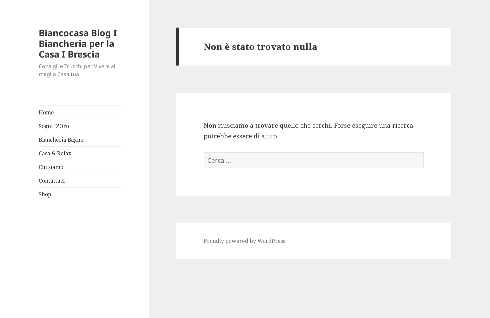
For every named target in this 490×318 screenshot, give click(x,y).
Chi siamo (51, 167)
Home (46, 112)
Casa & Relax (55, 153)
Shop (45, 194)
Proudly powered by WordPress (244, 240)
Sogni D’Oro (54, 126)
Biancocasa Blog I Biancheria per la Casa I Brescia (78, 43)
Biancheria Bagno (61, 139)
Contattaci (52, 180)
